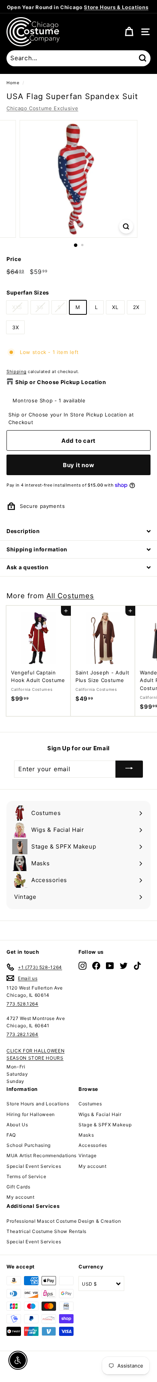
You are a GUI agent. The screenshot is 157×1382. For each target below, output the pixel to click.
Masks (86, 1135)
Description (23, 531)
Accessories (92, 1145)
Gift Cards (18, 1187)
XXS (17, 307)
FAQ (11, 1135)
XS (40, 307)
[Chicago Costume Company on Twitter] (124, 966)
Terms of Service (26, 1176)
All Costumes (70, 595)
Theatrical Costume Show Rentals (46, 1231)
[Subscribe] (129, 769)
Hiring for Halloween (30, 1114)
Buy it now (79, 465)
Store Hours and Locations (37, 1104)
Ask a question (27, 567)
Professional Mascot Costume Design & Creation (63, 1221)
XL (115, 307)
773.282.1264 (22, 1034)
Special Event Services (33, 1166)
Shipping (16, 371)
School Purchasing (28, 1145)
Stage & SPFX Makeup (104, 1124)
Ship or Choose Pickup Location (60, 382)
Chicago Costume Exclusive (42, 108)
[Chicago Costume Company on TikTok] (137, 966)
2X (136, 307)
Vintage (87, 1155)
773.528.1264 (22, 1004)
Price (13, 259)
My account (20, 1197)
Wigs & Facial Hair (100, 1114)
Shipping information (36, 549)
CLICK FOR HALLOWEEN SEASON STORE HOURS (35, 1054)
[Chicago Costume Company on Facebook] (96, 966)
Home (12, 82)
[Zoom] (126, 226)
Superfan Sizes (27, 292)
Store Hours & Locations (116, 6)
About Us (17, 1124)
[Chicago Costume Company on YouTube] (110, 966)
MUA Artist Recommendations (41, 1155)
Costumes (90, 1104)
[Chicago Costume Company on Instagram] (82, 966)
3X (15, 327)
